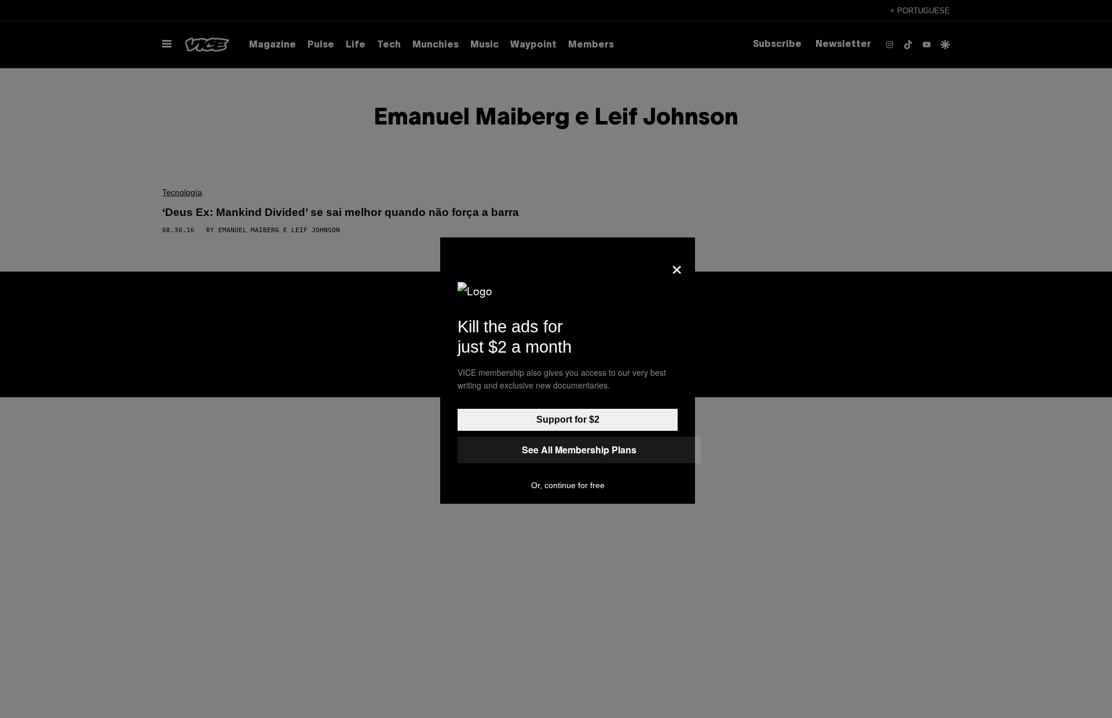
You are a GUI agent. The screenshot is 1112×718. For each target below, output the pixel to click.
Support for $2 (567, 419)
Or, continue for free (568, 485)
